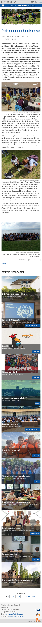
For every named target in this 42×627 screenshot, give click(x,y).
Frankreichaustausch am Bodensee (21, 30)
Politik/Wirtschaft (32, 325)
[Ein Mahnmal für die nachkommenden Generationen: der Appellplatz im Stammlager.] (21, 575)
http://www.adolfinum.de (16, 616)
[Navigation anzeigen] (3, 5)
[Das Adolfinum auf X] (8, 2)
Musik (37, 403)
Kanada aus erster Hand (9, 554)
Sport (37, 481)
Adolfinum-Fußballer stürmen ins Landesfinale (16, 476)
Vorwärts (27, 596)
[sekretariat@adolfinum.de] (11, 1)
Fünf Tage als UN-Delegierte (11, 319)
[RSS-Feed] (1, 1)
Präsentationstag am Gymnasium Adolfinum (16, 502)
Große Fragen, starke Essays (11, 528)
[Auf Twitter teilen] (39, 10)
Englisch (36, 559)
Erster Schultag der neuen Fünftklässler (14, 293)
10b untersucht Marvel (9, 372)
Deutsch (36, 351)
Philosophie (35, 533)
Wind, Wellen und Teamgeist (11, 450)
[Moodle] (32, 1)
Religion (36, 455)
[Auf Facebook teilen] (37, 10)
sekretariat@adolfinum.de (14, 614)
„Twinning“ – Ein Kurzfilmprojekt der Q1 (14, 398)
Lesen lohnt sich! (7, 346)
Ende (33, 596)
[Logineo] (36, 1)
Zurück (4, 263)
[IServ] (40, 2)
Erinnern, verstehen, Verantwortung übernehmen (17, 580)
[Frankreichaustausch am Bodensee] (21, 23)
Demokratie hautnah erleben (11, 424)
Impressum (37, 621)
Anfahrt (30, 621)
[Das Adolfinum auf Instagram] (5, 2)
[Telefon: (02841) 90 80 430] (14, 1)
